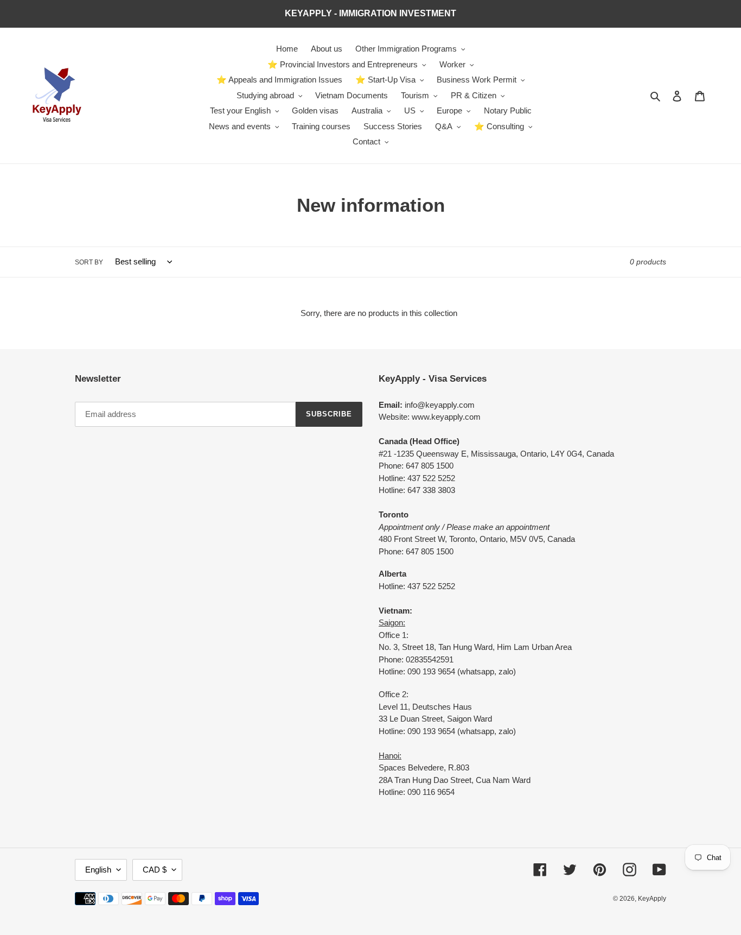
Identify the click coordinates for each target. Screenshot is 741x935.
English (98, 869)
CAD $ (155, 869)
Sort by (89, 262)
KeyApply (652, 898)
